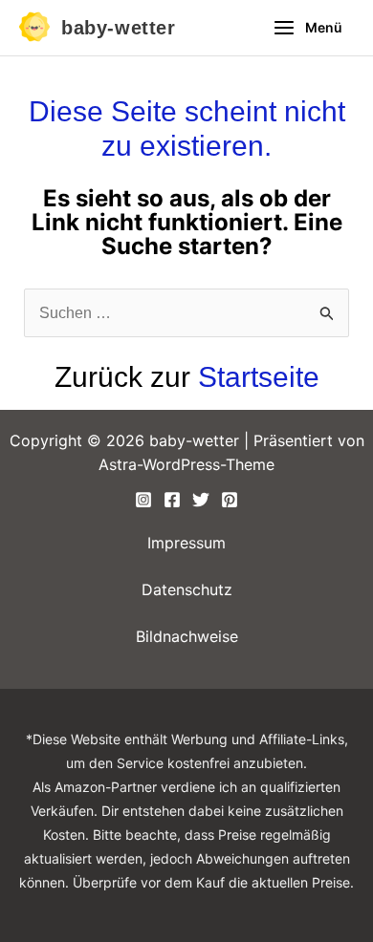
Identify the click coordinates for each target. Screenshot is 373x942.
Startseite (258, 377)
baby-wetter (118, 27)
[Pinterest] (229, 499)
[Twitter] (200, 499)
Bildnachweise (187, 636)
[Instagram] (143, 499)
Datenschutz (187, 589)
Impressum (186, 542)
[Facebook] (172, 499)
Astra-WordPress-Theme (186, 464)
